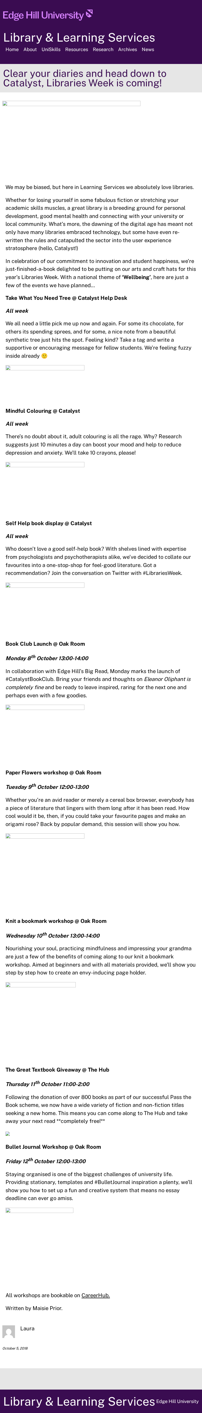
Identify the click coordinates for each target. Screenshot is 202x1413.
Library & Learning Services (79, 37)
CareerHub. (96, 1295)
